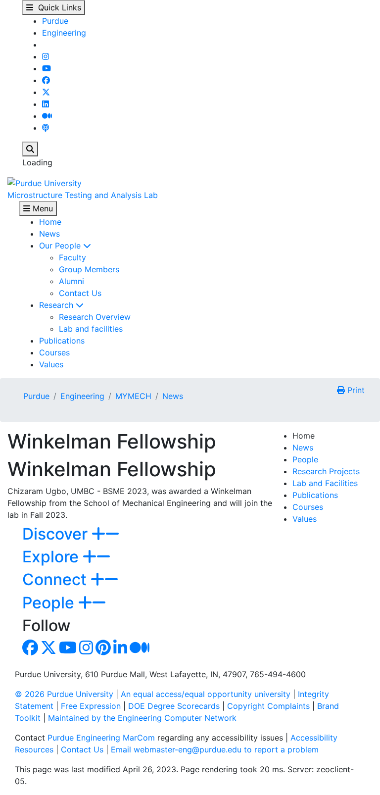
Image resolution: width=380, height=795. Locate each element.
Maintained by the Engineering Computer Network (142, 718)
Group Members (89, 269)
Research (57, 305)
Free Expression (91, 706)
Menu (41, 208)
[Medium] (47, 116)
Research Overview (95, 317)
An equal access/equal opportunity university (205, 694)
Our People (61, 245)
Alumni (71, 281)
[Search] (30, 149)
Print (355, 390)
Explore (52, 556)
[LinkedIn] (45, 104)
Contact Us (80, 293)
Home (50, 222)
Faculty (72, 257)
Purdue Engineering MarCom (101, 738)
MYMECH (133, 396)
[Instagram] (45, 56)
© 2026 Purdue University (64, 694)
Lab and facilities (91, 329)
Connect (56, 579)
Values (51, 364)
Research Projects (326, 471)
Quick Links (57, 7)
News (49, 234)
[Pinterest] (103, 650)
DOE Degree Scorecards (174, 706)
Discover (57, 534)
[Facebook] (46, 80)
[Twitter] (46, 92)
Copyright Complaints (268, 706)
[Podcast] (45, 128)
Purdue (55, 21)
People (305, 459)
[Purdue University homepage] (44, 182)
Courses (54, 352)
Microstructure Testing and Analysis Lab (82, 195)
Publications (62, 341)
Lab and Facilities (325, 483)
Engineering (64, 33)
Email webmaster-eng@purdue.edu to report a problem (215, 749)
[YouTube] (46, 68)
